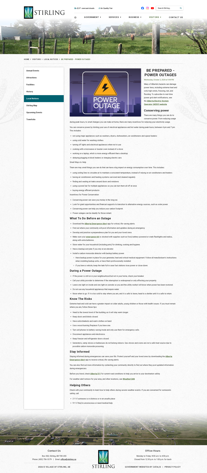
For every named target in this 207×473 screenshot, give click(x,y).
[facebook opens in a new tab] (142, 8)
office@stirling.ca (68, 459)
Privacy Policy (173, 467)
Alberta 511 (95, 374)
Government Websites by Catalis (143, 467)
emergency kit (92, 237)
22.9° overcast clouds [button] (85, 8)
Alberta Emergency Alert (96, 224)
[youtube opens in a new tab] (152, 8)
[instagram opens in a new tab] (147, 8)
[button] (180, 8)
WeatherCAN (129, 379)
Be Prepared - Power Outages (75, 59)
